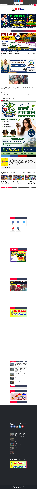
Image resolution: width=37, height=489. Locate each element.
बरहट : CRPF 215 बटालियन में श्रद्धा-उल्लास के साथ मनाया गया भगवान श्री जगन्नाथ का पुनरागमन (6, 183)
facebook (30, 187)
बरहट (6, 51)
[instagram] (20, 1)
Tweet (6, 156)
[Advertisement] (18, 196)
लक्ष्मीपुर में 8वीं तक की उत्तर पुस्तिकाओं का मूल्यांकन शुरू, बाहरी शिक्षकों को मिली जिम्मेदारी (21, 439)
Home (2, 51)
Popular (18, 361)
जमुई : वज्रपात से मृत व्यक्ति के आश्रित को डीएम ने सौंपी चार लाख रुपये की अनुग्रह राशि (20, 382)
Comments (24, 361)
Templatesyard (16, 486)
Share (15, 156)
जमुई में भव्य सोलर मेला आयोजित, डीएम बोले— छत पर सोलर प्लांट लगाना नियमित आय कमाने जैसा (21, 364)
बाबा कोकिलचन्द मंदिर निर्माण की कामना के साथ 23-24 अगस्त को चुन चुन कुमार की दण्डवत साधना (20, 369)
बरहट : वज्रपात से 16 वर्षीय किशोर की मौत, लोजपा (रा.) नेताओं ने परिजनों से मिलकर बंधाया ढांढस (17, 183)
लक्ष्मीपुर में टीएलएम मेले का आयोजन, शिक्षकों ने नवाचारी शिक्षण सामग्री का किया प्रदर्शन (21, 448)
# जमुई (4, 100)
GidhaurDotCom (26, 486)
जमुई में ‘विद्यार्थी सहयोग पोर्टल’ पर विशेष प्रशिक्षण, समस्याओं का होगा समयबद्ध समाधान (21, 374)
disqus (18, 187)
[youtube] (22, 1)
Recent (13, 361)
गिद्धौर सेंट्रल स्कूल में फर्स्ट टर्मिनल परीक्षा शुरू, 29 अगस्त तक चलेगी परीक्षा (20, 378)
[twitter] (18, 1)
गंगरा (23, 4)
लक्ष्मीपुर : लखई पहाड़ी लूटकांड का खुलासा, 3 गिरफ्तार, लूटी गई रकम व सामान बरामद (21, 452)
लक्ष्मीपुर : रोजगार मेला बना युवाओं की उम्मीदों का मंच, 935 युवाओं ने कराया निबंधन (21, 444)
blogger (6, 187)
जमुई (4, 51)
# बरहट (7, 100)
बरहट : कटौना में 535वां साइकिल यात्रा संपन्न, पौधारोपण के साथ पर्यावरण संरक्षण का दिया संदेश (30, 183)
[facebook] (14, 1)
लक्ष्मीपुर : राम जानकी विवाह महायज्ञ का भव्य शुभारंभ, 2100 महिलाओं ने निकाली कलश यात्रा (21, 434)
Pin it (24, 156)
